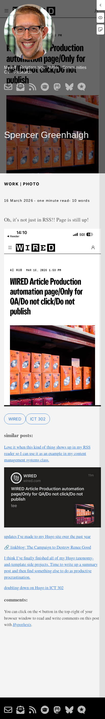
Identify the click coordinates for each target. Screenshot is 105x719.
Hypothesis (22, 624)
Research (23, 72)
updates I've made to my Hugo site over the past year (47, 536)
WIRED (14, 418)
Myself (10, 67)
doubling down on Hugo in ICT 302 (33, 587)
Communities (74, 67)
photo (31, 183)
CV (7, 72)
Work (53, 67)
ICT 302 (38, 418)
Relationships (32, 67)
